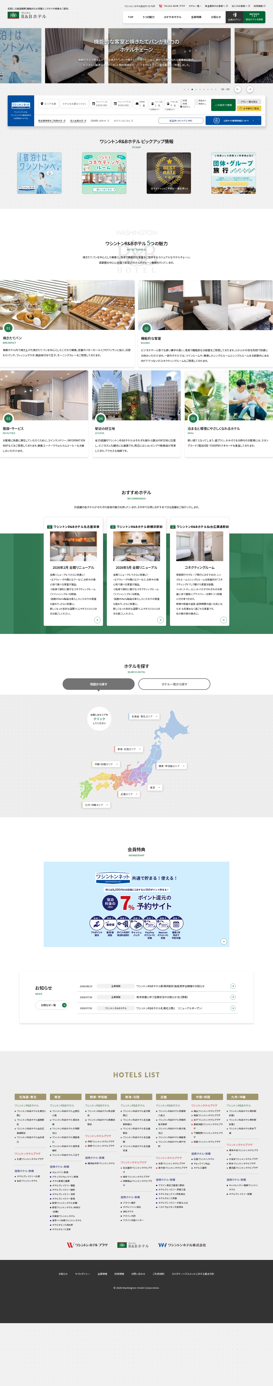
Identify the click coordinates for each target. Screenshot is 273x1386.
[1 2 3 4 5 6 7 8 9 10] (140, 103)
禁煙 (185, 100)
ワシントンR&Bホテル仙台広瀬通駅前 (30, 1130)
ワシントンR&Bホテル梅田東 (172, 1137)
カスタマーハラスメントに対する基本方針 (193, 1274)
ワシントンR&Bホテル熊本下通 (242, 1130)
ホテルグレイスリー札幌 (28, 1176)
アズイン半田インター (133, 1220)
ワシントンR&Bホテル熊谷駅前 (101, 1113)
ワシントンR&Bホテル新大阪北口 (172, 1130)
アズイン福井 (129, 1202)
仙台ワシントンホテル (27, 1180)
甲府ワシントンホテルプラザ (101, 1141)
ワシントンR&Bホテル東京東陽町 (66, 1148)
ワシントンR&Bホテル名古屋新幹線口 (136, 1122)
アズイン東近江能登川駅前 (171, 1185)
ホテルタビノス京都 (167, 1198)
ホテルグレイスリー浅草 (63, 1194)
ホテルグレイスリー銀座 (63, 1185)
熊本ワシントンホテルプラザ (242, 1163)
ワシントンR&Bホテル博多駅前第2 (242, 1122)
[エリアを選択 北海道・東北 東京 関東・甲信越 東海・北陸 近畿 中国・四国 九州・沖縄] (48, 103)
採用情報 (119, 1274)
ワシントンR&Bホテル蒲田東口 (66, 1139)
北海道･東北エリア (142, 716)
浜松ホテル (128, 1211)
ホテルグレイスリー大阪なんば (173, 1202)
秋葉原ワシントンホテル (63, 1216)
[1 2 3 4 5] (156, 103)
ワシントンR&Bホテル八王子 (65, 1154)
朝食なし (202, 103)
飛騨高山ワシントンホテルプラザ (137, 1183)
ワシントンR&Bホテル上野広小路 (66, 1113)
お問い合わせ (138, 1274)
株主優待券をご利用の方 (50, 120)
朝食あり (202, 100)
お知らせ (63, 1274)
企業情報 (102, 1274)
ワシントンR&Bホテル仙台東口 (30, 1139)
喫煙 (185, 103)
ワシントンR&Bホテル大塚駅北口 (66, 1130)
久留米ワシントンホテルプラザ (243, 1158)
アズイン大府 (129, 1215)
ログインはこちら (122, 120)
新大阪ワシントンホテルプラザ (172, 1167)
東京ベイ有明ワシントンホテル (67, 1220)
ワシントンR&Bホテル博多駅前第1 (242, 1113)
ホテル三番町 (200, 1167)
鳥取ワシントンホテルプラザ (207, 1115)
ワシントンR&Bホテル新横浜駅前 (101, 1122)
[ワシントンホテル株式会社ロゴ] (21, 104)
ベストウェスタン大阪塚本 (170, 1206)
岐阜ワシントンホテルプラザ (136, 1176)
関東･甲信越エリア (169, 766)
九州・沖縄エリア (94, 805)
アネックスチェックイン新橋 (65, 1176)
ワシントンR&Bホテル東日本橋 (66, 1122)
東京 (152, 787)
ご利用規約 (158, 1274)
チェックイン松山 (202, 1163)
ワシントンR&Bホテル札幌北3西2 (31, 1113)
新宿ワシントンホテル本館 (64, 1202)
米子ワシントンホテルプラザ (207, 1119)
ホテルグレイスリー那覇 (240, 1193)
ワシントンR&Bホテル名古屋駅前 (136, 1130)
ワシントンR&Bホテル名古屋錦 (136, 1139)
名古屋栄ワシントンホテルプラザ (137, 1170)
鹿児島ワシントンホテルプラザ (243, 1167)
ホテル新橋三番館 (61, 1180)
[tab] (184, 89)
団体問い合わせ (98, 120)
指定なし (187, 106)
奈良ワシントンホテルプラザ (171, 1163)
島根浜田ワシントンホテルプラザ (208, 1126)
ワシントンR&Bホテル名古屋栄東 (136, 1148)
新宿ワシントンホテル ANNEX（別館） (66, 1209)
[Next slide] (250, 89)
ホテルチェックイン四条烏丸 (171, 1193)
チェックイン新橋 (60, 1172)
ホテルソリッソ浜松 (132, 1206)
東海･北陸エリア (127, 749)
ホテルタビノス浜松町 (62, 1224)
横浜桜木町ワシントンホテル (101, 1163)
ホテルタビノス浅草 (61, 1229)
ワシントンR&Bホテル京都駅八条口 (172, 1113)
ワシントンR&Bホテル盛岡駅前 (30, 1122)
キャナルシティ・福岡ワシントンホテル (243, 1187)
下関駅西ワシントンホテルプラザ (208, 1135)
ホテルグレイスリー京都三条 (172, 1189)
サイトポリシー (82, 1274)
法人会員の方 (76, 120)
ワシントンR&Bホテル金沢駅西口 (136, 1113)
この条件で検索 (223, 105)
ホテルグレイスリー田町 (63, 1189)
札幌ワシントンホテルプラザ (30, 1158)
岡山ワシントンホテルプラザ (207, 1110)
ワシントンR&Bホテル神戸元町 (172, 1144)
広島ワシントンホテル (204, 1158)
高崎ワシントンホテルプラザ (101, 1145)
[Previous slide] (237, 89)
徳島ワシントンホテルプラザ (207, 1141)
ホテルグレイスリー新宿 (63, 1198)
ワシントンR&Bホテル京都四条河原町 (172, 1122)
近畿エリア (127, 794)
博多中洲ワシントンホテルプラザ (243, 1152)
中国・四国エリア (104, 764)
